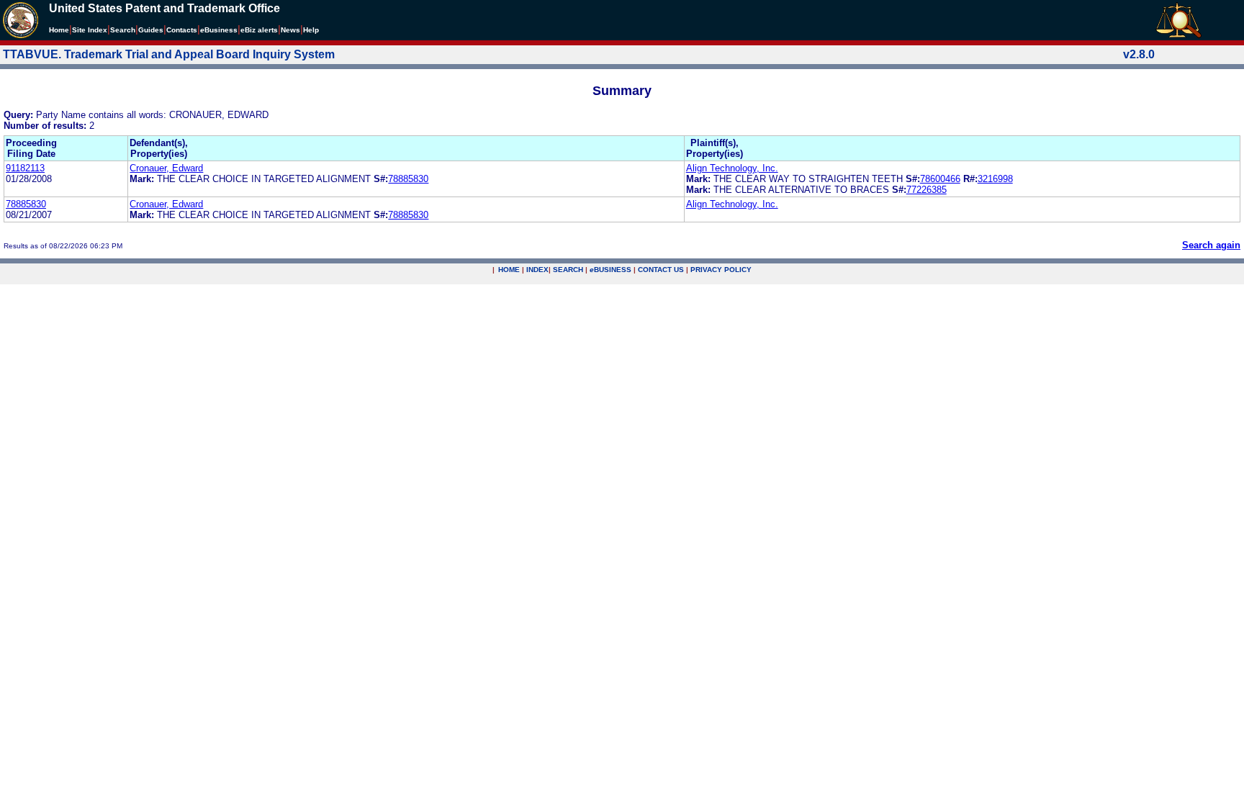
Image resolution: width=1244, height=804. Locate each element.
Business (219, 30)
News (290, 30)
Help (311, 30)
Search (122, 30)
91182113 (25, 168)
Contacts (181, 30)
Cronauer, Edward (166, 168)
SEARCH (568, 270)
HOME (509, 270)
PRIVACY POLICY (721, 270)
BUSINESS (610, 270)
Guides (150, 30)
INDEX (537, 270)
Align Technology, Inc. (732, 168)
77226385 (926, 189)
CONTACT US (661, 270)
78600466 (940, 178)
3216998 (995, 178)
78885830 (408, 178)
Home (59, 30)
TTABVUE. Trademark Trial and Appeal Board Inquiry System (169, 54)
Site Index (89, 30)
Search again (1211, 245)
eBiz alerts (259, 30)
